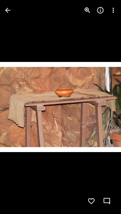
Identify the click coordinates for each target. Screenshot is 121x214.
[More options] (113, 10)
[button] (18, 107)
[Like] (91, 201)
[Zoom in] (87, 10)
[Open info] (100, 10)
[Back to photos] (7, 10)
